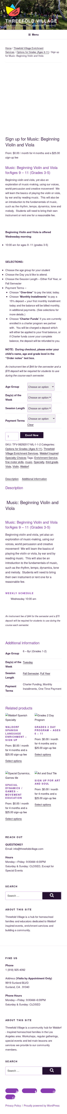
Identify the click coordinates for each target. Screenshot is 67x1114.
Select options (13, 761)
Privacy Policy (13, 1105)
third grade (52, 462)
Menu (35, 34)
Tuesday (28, 662)
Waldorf (24, 466)
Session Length (15, 408)
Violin (16, 466)
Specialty (39, 462)
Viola (8, 466)
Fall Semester (31, 673)
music (28, 462)
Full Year (45, 673)
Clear (30, 424)
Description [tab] (12, 479)
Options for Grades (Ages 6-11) (33, 52)
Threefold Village (31, 21)
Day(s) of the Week (13, 397)
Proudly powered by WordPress (41, 1105)
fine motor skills (14, 462)
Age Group (12, 387)
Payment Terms (15, 421)
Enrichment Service (45, 457)
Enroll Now (31, 435)
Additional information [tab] (34, 479)
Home (8, 48)
